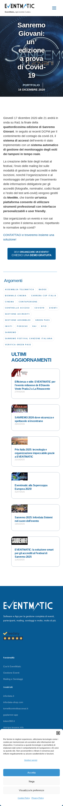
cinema (9, 301)
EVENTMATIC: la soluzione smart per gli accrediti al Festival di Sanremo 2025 (34, 553)
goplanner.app (10, 714)
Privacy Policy (38, 798)
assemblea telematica (19, 289)
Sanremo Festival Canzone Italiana (28, 338)
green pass (42, 320)
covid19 (40, 308)
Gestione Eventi (11, 672)
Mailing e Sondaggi (13, 679)
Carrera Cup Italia (43, 295)
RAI (34, 326)
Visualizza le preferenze (31, 790)
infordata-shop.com (13, 702)
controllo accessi (17, 308)
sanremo (10, 332)
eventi (53, 308)
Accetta (31, 772)
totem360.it (9, 721)
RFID (44, 326)
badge (43, 289)
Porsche (22, 326)
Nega (31, 781)
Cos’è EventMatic (12, 666)
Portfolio (31, 85)
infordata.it (8, 696)
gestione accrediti (17, 314)
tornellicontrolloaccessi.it (15, 708)
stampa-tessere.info (13, 727)
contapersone (28, 301)
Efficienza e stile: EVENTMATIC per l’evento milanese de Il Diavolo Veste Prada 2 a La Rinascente (35, 385)
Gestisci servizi (30, 760)
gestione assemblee (18, 320)
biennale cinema (15, 295)
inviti (8, 326)
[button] (58, 733)
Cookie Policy (24, 798)
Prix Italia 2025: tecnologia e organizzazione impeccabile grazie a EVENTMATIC (35, 453)
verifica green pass (18, 344)
